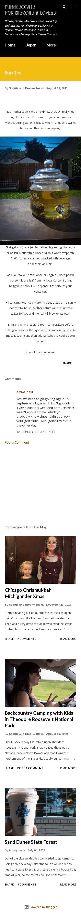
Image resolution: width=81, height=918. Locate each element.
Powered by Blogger (43, 907)
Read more (68, 638)
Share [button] (67, 363)
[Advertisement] (40, 484)
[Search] (64, 7)
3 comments (26, 884)
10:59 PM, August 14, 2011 (36, 432)
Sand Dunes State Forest (31, 842)
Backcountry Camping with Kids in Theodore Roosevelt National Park (39, 719)
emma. (21, 392)
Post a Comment (17, 442)
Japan (31, 45)
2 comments (26, 638)
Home (10, 45)
